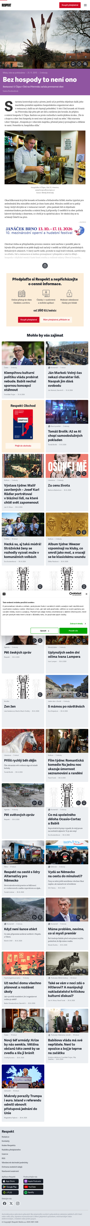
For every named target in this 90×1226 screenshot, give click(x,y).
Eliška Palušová (53, 562)
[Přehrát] (34, 361)
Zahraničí (7, 1091)
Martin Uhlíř (8, 941)
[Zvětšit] (45, 39)
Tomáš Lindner (9, 892)
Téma (6, 867)
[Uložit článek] (73, 64)
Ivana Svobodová (10, 91)
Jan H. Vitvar (8, 507)
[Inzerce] (45, 231)
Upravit (43, 631)
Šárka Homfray (9, 1168)
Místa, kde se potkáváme (14, 73)
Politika (6, 539)
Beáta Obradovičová (11, 1003)
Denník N (60, 390)
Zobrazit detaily (76, 624)
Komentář (54, 368)
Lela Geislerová (9, 711)
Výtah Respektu (63, 1203)
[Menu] (85, 5)
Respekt (7, 657)
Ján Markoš (52, 390)
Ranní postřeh (56, 426)
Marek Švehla (53, 945)
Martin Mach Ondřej (22, 711)
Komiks (6, 701)
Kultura (6, 480)
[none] (85, 64)
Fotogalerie (52, 1149)
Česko (6, 368)
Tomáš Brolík (52, 445)
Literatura (51, 480)
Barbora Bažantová (54, 490)
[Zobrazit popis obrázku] (79, 64)
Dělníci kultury (63, 978)
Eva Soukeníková (10, 562)
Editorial (54, 867)
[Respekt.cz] (6, 5)
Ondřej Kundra (9, 1058)
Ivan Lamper (52, 661)
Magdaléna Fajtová (10, 1118)
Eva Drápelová (53, 711)
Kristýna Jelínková (54, 1057)
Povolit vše (73, 631)
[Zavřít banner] (86, 594)
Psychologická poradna (12, 978)
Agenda (6, 647)
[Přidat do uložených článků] (40, 361)
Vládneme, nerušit (64, 1035)
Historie (50, 1091)
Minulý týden (52, 647)
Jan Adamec (52, 1118)
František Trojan (9, 394)
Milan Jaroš (52, 1166)
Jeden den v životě (54, 701)
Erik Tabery (52, 888)
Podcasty (54, 978)
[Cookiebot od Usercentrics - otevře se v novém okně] (71, 594)
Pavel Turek (52, 778)
